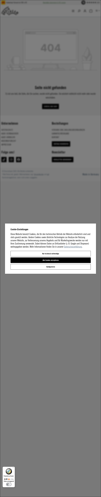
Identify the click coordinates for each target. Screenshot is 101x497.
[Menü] (13, 468)
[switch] (8, 484)
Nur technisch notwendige (50, 253)
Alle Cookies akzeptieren (51, 260)
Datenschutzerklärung (73, 246)
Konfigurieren (50, 267)
